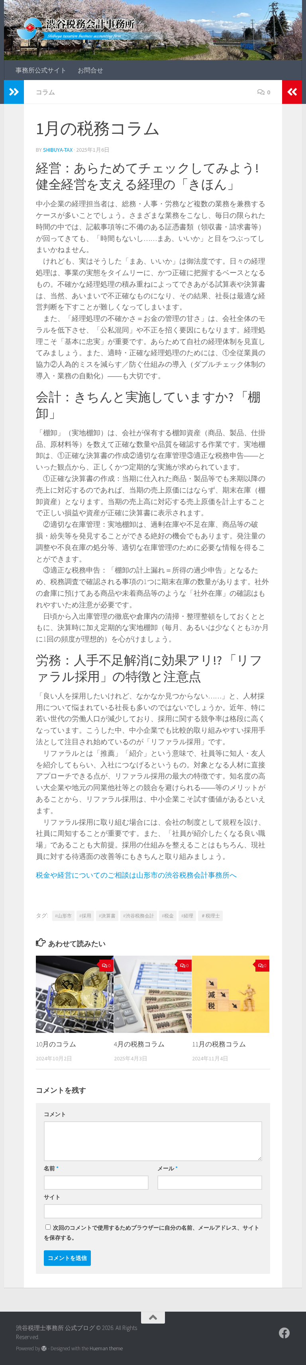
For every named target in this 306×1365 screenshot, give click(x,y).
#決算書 (107, 916)
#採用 (85, 916)
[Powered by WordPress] (44, 1348)
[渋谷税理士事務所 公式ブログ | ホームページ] (99, 28)
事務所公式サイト (41, 70)
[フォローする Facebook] (284, 1333)
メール (167, 1168)
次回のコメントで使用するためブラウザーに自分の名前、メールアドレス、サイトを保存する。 (151, 1232)
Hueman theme (106, 1348)
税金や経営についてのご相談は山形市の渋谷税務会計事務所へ (136, 875)
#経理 (187, 916)
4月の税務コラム (139, 1044)
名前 (51, 1168)
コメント (55, 1114)
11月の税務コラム (219, 1044)
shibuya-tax (58, 149)
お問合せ (90, 70)
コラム (45, 92)
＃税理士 (210, 916)
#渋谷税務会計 (138, 916)
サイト (52, 1197)
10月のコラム (56, 1044)
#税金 (168, 916)
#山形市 (63, 916)
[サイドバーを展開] (14, 92)
